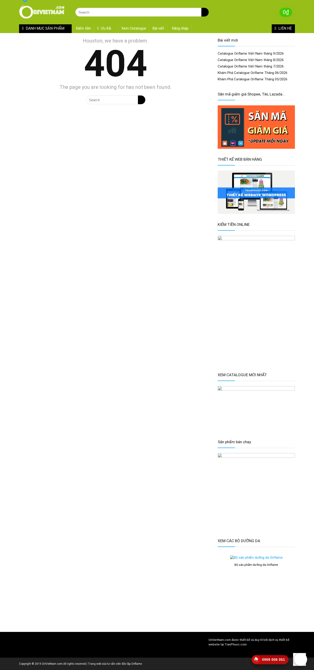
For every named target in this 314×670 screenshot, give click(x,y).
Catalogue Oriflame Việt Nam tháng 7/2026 (251, 66)
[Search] (205, 12)
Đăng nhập (180, 28)
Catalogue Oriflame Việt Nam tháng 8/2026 (251, 60)
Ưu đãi (105, 28)
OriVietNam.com (219, 640)
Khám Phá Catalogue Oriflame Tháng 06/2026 (252, 73)
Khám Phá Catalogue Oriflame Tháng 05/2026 (252, 79)
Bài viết (158, 28)
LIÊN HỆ (284, 28)
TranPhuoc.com (236, 644)
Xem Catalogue (133, 28)
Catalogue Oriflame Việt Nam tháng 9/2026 (251, 53)
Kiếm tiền (83, 28)
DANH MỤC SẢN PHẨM (44, 28)
